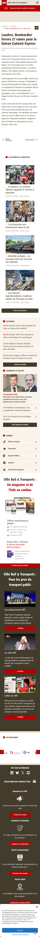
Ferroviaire (13, 26)
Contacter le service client (20, 903)
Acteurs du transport (16, 470)
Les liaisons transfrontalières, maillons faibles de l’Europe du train (19, 296)
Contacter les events (20, 873)
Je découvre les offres (20, 565)
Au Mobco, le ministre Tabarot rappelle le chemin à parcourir (20, 190)
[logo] (20, 752)
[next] (38, 752)
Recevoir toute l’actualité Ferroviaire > (23, 8)
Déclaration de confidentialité (20, 934)
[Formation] (36, 449)
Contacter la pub (20, 815)
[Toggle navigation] (37, 3)
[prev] (2, 752)
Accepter (20, 930)
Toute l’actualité (20, 364)
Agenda (11, 463)
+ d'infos (20, 628)
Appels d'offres (13, 456)
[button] (37, 907)
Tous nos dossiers (20, 310)
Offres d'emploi (14, 442)
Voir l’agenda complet (20, 425)
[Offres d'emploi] (36, 442)
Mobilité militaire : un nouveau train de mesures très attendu (19, 259)
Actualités (5, 26)
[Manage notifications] (35, 932)
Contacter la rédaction (20, 844)
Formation (12, 449)
